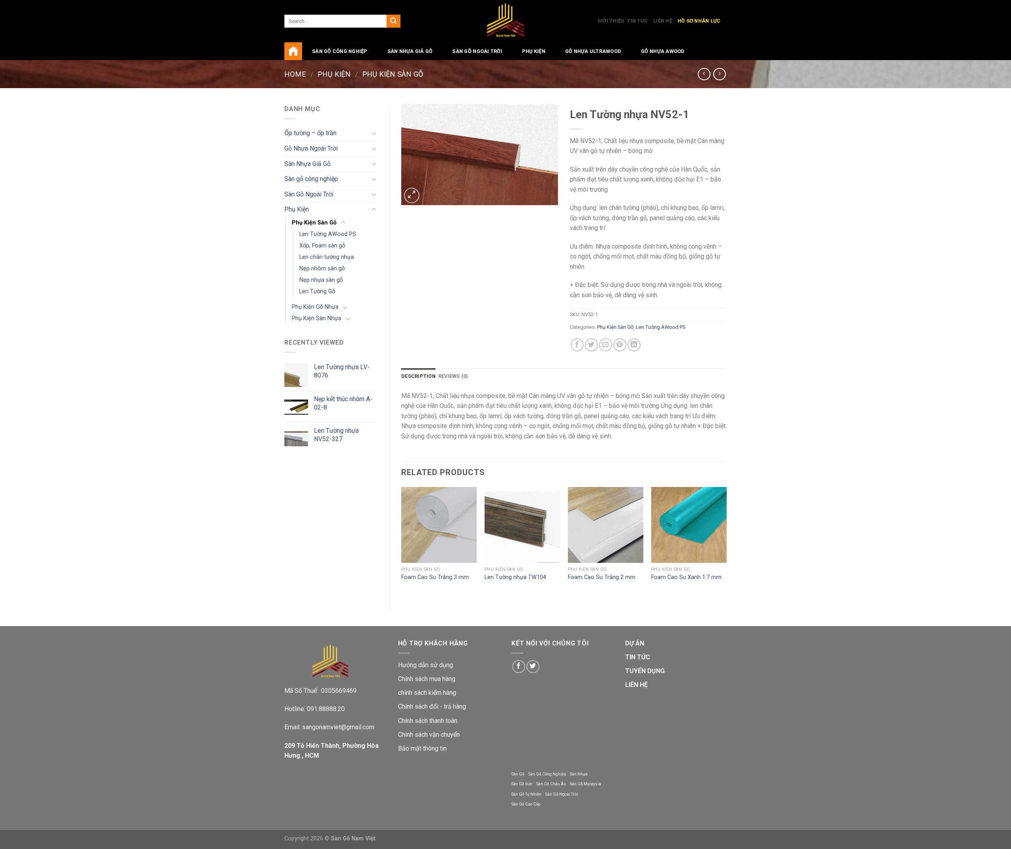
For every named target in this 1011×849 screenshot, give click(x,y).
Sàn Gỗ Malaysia (585, 784)
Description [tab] (418, 376)
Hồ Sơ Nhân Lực (699, 21)
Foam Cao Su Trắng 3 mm (435, 577)
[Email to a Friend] (605, 344)
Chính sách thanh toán (427, 720)
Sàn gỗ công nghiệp (340, 51)
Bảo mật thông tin (422, 748)
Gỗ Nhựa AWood (662, 51)
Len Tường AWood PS (327, 234)
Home (295, 74)
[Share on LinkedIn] (634, 344)
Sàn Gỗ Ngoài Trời (477, 51)
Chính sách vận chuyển (429, 734)
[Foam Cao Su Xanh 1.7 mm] (689, 524)
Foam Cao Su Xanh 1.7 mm (686, 577)
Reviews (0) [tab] (453, 376)
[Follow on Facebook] (518, 666)
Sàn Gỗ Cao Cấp (525, 804)
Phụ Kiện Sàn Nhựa (316, 318)
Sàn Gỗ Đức (521, 784)
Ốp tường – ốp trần (310, 133)
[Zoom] (411, 195)
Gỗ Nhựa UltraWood (593, 51)
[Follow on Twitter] (532, 666)
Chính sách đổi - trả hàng (432, 706)
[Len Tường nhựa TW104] (522, 524)
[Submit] (393, 21)
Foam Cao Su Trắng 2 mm (601, 577)
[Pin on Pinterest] (619, 344)
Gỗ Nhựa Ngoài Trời (311, 148)
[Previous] (402, 541)
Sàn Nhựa (579, 774)
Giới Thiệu (611, 21)
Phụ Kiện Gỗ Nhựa (315, 307)
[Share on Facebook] (577, 344)
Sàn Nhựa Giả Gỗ (410, 51)
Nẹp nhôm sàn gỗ (322, 268)
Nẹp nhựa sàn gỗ (321, 280)
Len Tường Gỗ (317, 291)
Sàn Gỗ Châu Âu (551, 784)
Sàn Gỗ (517, 774)
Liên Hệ (662, 21)
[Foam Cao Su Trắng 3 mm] (439, 524)
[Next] (726, 541)
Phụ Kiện (533, 51)
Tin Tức (637, 21)
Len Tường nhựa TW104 (515, 577)
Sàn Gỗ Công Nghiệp (547, 774)
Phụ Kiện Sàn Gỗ (392, 74)
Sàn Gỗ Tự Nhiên (526, 794)
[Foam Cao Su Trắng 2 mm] (605, 524)
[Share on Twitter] (591, 344)
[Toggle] (374, 133)
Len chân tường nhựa (326, 257)
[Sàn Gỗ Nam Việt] (505, 21)
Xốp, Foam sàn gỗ (322, 245)
